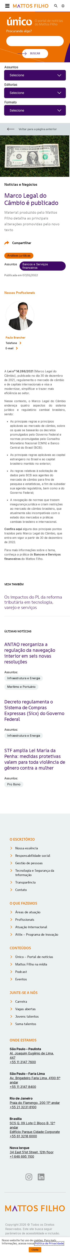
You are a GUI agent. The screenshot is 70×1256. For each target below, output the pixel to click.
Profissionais (24, 919)
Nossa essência (26, 848)
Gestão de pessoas (29, 863)
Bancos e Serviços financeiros (35, 265)
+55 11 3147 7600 (23, 1062)
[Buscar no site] (56, 6)
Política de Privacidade (49, 1243)
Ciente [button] (35, 1249)
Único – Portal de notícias (34, 957)
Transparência (25, 882)
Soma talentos (25, 1024)
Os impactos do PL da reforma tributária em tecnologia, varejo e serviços (33, 602)
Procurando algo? (19, 31)
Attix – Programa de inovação (36, 934)
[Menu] (7, 6)
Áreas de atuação (27, 912)
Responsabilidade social (32, 856)
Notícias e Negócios (20, 184)
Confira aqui (13, 529)
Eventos (21, 979)
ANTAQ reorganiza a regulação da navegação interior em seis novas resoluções (29, 653)
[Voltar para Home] (30, 6)
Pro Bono (13, 784)
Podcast (21, 972)
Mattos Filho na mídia (31, 964)
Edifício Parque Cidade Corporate (35, 1132)
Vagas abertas (25, 1009)
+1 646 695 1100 (22, 1156)
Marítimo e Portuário (21, 687)
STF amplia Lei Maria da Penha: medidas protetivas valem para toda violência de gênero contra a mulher (34, 759)
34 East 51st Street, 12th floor (31, 1152)
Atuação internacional (31, 927)
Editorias (10, 84)
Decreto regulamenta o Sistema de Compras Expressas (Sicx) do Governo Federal (34, 710)
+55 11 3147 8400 (23, 1087)
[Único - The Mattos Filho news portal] (35, 24)
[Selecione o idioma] (63, 6)
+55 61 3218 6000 (23, 1136)
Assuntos (11, 67)
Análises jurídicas (19, 255)
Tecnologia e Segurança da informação (34, 872)
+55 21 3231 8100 (23, 1107)
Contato (21, 890)
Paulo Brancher (15, 337)
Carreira (21, 1001)
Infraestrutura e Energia (23, 678)
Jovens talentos (27, 1016)
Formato (10, 102)
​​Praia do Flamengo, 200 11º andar (35, 1103)
